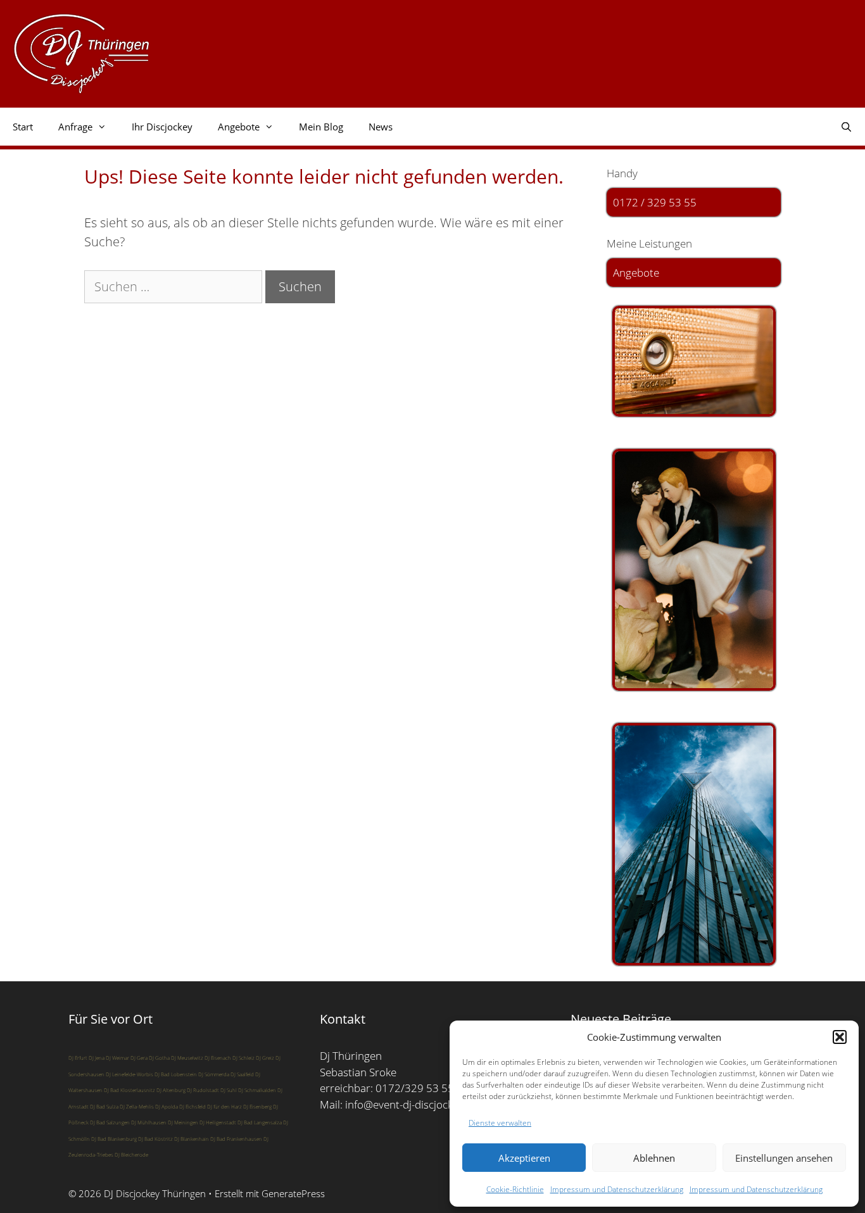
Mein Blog (321, 126)
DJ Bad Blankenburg (114, 1138)
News (381, 126)
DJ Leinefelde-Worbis (129, 1074)
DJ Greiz (265, 1057)
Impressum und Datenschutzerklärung (616, 1189)
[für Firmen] (694, 844)
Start (23, 126)
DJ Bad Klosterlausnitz (129, 1089)
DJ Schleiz (243, 1057)
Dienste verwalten (500, 1122)
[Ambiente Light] (694, 361)
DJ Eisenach (218, 1057)
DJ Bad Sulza (104, 1106)
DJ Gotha (159, 1057)
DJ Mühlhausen (149, 1122)
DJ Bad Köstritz (155, 1138)
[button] (839, 1037)
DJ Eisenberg (257, 1106)
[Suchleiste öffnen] (846, 127)
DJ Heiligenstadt (217, 1122)
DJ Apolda (166, 1106)
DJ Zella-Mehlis (137, 1106)
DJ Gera (139, 1057)
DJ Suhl (228, 1089)
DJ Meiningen (183, 1122)
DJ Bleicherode (131, 1154)
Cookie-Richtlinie (515, 1189)
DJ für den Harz (224, 1106)
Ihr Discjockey (162, 126)
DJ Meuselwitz (187, 1057)
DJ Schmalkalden (257, 1089)
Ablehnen (654, 1158)
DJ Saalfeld (242, 1074)
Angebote (636, 272)
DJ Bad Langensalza (259, 1122)
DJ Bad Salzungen (110, 1122)
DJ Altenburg (171, 1089)
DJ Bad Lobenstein (176, 1074)
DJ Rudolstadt (203, 1089)
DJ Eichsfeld (192, 1106)
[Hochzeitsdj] (694, 570)
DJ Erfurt (77, 1057)
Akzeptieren (524, 1158)
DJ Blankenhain (191, 1138)
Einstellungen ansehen (784, 1158)
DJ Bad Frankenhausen (236, 1138)
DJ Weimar (117, 1057)
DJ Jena (96, 1057)
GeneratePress (293, 1193)
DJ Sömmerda (213, 1074)
